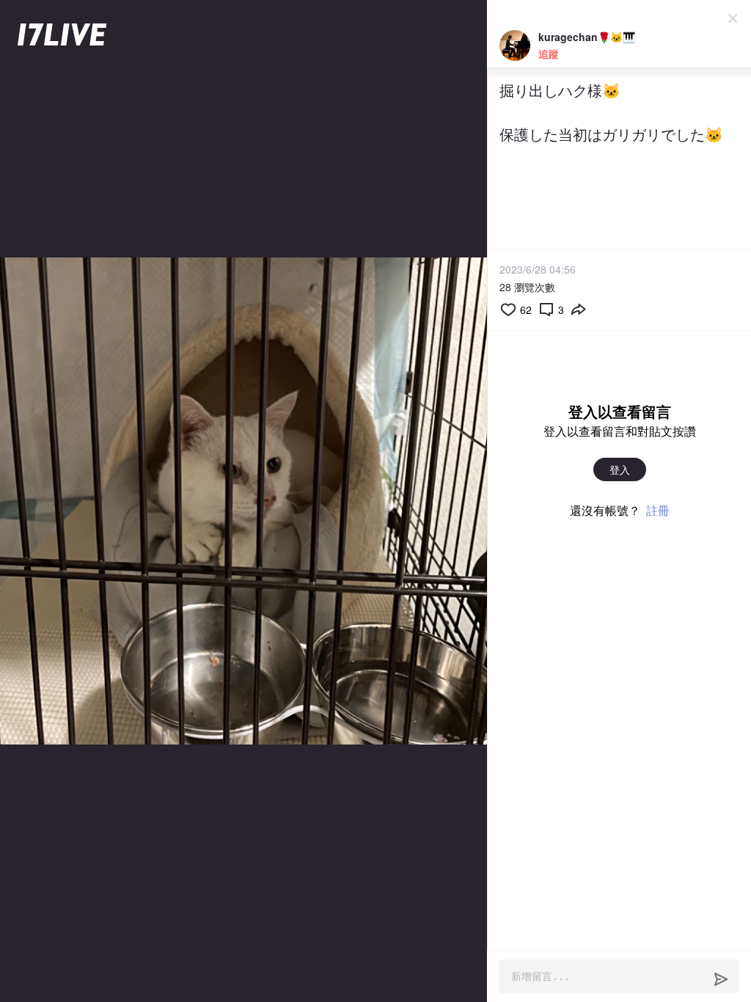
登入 (619, 469)
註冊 (658, 510)
